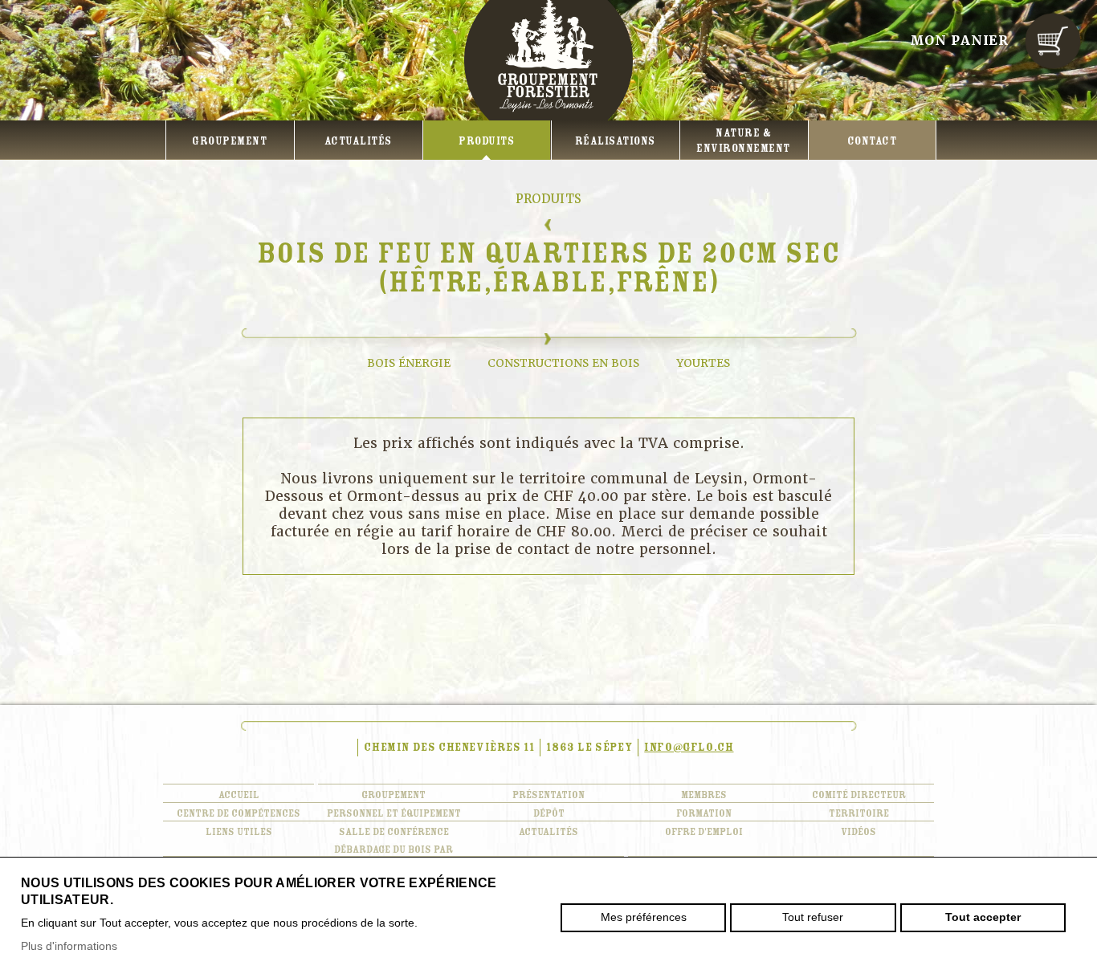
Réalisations (615, 141)
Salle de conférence (394, 831)
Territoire (859, 813)
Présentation (548, 795)
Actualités (358, 141)
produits (486, 141)
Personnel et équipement (394, 813)
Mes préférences (644, 917)
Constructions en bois (563, 363)
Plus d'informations (69, 945)
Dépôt (549, 813)
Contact (872, 141)
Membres (704, 795)
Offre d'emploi (704, 831)
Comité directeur (859, 795)
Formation (704, 813)
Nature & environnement (743, 141)
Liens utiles (239, 831)
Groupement (229, 141)
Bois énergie (409, 363)
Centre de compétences (238, 813)
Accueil (238, 795)
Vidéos (858, 831)
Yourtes (703, 363)
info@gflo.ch (688, 747)
